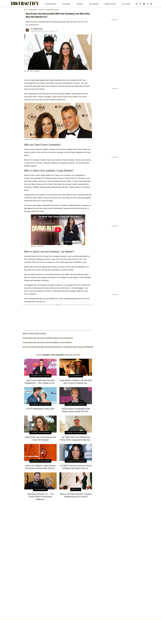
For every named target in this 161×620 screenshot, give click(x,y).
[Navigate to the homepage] (25, 3)
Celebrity (41, 9)
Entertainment (50, 4)
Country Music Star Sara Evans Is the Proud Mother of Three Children (47, 342)
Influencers (93, 4)
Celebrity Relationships (52, 9)
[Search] (137, 3)
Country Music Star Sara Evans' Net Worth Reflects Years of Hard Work (48, 338)
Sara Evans (40, 80)
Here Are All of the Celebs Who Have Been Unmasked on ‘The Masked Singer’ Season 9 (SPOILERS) (58, 347)
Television (66, 4)
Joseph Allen (38, 29)
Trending (79, 4)
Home (26, 9)
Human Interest (110, 4)
